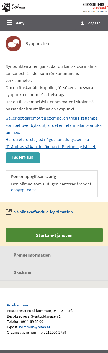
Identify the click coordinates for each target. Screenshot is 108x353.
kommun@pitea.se (34, 326)
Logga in (91, 22)
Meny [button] (19, 22)
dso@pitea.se (24, 189)
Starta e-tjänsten (54, 235)
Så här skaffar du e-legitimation (43, 212)
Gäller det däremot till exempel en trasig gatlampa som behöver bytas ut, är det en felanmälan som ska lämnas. (54, 125)
